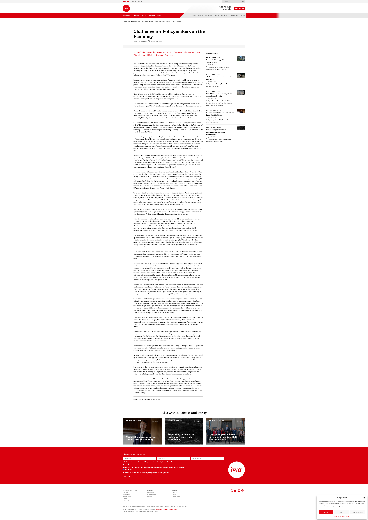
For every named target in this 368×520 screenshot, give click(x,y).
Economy (150, 496)
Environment (215, 103)
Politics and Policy (205, 15)
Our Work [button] (135, 15)
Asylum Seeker (215, 84)
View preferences (357, 512)
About (194, 15)
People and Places (222, 15)
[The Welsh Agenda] (225, 8)
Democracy (150, 492)
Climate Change (216, 101)
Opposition (214, 120)
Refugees (216, 86)
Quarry (208, 141)
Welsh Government (212, 122)
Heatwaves (213, 105)
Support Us (239, 8)
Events (152, 15)
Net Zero (220, 105)
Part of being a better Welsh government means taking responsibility (216, 132)
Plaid (220, 120)
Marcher (213, 69)
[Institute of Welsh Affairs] (126, 8)
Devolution (214, 139)
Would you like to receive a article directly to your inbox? (147, 462)
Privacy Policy (163, 473)
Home (125, 22)
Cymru (223, 67)
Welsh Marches (221, 69)
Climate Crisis (226, 101)
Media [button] (159, 15)
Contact (174, 494)
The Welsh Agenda (134, 22)
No (126, 464)
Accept (326, 512)
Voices (242, 15)
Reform (224, 120)
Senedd (229, 120)
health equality (223, 139)
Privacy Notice (345, 516)
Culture (234, 15)
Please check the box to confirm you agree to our (146, 473)
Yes (130, 464)
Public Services (151, 494)
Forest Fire (223, 103)
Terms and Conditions (161, 510)
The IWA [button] (126, 15)
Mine (229, 139)
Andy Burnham (215, 67)
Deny (341, 512)
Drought (208, 103)
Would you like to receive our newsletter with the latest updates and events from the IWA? (154, 467)
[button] (364, 498)
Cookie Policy (337, 516)
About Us (174, 492)
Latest (144, 15)
